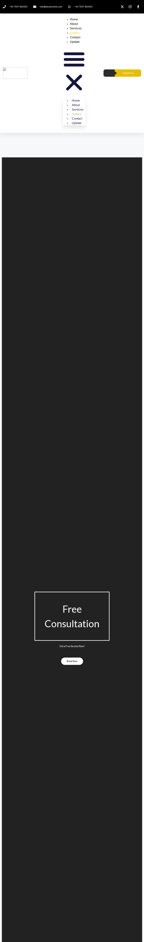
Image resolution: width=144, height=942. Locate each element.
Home (74, 19)
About (74, 23)
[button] (74, 71)
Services (76, 28)
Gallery (75, 32)
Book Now (72, 661)
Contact (75, 37)
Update (75, 41)
